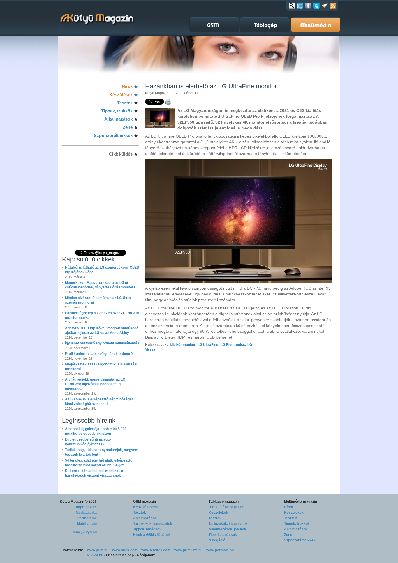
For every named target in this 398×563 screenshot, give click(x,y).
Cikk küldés (121, 154)
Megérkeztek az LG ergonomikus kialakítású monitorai (101, 366)
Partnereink (87, 518)
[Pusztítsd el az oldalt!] (325, 5)
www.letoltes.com (155, 550)
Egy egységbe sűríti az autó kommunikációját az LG (88, 441)
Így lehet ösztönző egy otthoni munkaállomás (102, 343)
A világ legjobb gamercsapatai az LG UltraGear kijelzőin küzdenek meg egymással (95, 384)
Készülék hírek (145, 507)
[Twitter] (316, 5)
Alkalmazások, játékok (227, 529)
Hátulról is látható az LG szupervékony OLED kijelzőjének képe (102, 269)
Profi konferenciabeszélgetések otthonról (99, 354)
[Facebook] (308, 5)
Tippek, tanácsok (147, 529)
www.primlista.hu (188, 550)
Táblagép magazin (224, 501)
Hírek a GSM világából (151, 535)
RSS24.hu (95, 555)
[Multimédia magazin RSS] (333, 5)
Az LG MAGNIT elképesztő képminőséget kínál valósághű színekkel (99, 401)
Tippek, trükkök (117, 110)
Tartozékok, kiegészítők (152, 524)
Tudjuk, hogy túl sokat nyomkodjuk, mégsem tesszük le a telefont (101, 452)
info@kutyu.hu (85, 532)
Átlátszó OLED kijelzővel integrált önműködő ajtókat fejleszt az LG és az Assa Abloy (101, 330)
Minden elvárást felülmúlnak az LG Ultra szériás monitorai (98, 300)
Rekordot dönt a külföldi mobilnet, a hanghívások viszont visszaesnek (94, 473)
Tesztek (125, 102)
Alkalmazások (118, 119)
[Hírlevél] (300, 5)
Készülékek (121, 94)
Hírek (127, 86)
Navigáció (217, 540)
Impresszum (86, 507)
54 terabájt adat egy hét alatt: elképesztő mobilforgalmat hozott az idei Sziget (98, 462)
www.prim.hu (97, 550)
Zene (128, 127)
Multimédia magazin (300, 501)
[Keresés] (292, 5)
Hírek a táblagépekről (226, 507)
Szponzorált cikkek (113, 135)
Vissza (150, 349)
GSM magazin (144, 501)
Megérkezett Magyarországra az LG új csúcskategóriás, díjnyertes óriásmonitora (100, 285)
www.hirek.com (125, 550)
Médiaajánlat (86, 513)
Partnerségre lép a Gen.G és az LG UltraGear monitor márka (102, 315)
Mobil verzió (87, 524)
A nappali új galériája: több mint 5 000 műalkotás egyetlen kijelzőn (96, 431)
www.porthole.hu (220, 550)
